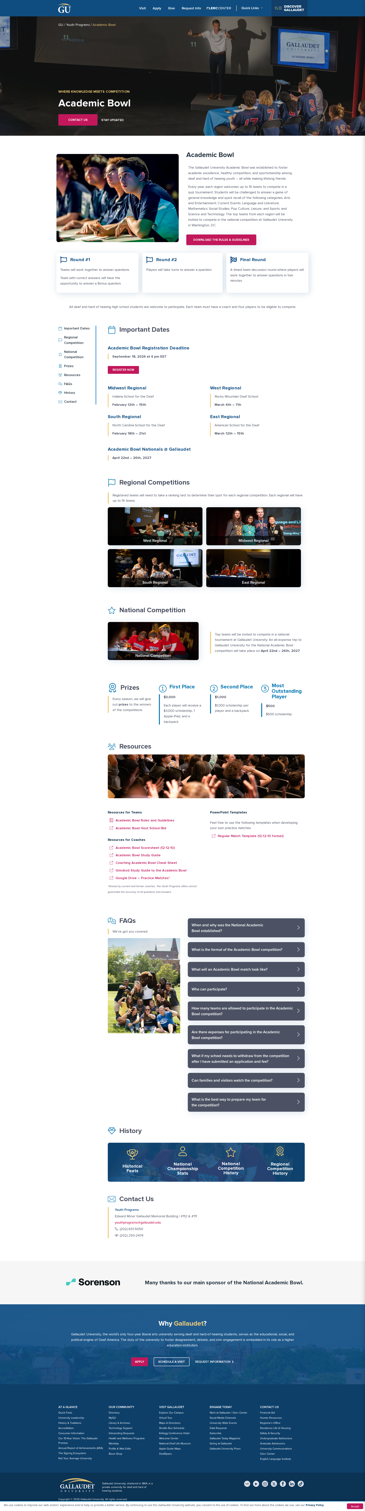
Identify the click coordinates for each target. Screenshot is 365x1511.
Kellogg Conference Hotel (174, 1433)
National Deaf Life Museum (175, 1444)
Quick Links (250, 8)
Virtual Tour (165, 1418)
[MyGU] (247, 1484)
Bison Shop (115, 1454)
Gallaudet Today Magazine (225, 1438)
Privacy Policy (315, 1505)
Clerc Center (267, 1454)
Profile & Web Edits (120, 1449)
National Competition (153, 655)
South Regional (155, 582)
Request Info (191, 8)
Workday (114, 1444)
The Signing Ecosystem (72, 1453)
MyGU (112, 1418)
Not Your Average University (75, 1458)
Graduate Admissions (272, 1444)
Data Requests (218, 1428)
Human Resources (271, 1418)
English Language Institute (275, 1459)
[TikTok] (301, 1484)
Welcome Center (169, 1438)
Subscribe (215, 1433)
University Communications (276, 1449)
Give (171, 8)
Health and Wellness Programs (127, 1438)
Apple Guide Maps (170, 1449)
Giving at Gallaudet (221, 1444)
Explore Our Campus (171, 1413)
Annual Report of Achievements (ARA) (80, 1448)
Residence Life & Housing (275, 1428)
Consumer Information (71, 1433)
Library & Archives (119, 1423)
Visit (142, 8)
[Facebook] (283, 1484)
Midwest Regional (254, 540)
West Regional (155, 540)
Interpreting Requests (121, 1433)
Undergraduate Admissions (276, 1438)
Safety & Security (270, 1433)
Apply (157, 8)
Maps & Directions (170, 1423)
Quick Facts (65, 1413)
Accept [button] (355, 1506)
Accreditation (66, 1428)
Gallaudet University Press (225, 1449)
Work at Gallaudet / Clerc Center (228, 1413)
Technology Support (120, 1428)
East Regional (253, 582)
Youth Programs (78, 24)
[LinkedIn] (292, 1484)
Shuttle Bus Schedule (171, 1428)
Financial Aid (267, 1413)
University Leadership (71, 1418)
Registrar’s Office (270, 1423)
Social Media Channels (223, 1418)
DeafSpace (165, 1454)
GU (60, 24)
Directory (114, 1413)
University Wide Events (223, 1423)
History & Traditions (69, 1423)
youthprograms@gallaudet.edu (138, 1222)
